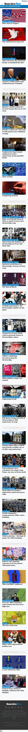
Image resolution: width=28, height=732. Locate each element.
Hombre (16, 713)
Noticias (4, 713)
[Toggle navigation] (2, 3)
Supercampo (6, 716)
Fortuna (10, 713)
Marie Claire (21, 711)
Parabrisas (23, 713)
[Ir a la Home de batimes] (14, 704)
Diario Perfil (7, 711)
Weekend (14, 716)
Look (20, 716)
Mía (14, 718)
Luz (24, 716)
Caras (14, 711)
